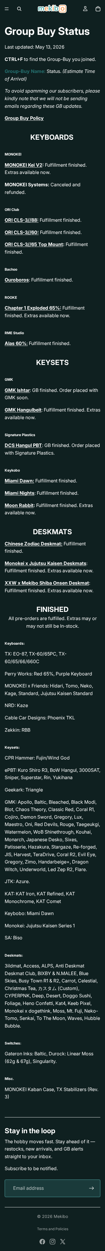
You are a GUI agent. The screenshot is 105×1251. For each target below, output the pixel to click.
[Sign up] (91, 1188)
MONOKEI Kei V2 (23, 165)
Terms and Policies (52, 1229)
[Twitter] (62, 1241)
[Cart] (98, 8)
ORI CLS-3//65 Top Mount (34, 244)
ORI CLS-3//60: (22, 232)
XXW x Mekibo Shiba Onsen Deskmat (47, 583)
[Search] (19, 8)
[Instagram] (52, 1241)
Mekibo (61, 1216)
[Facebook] (42, 1241)
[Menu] (6, 9)
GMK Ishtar (17, 390)
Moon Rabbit (19, 505)
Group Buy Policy (24, 118)
